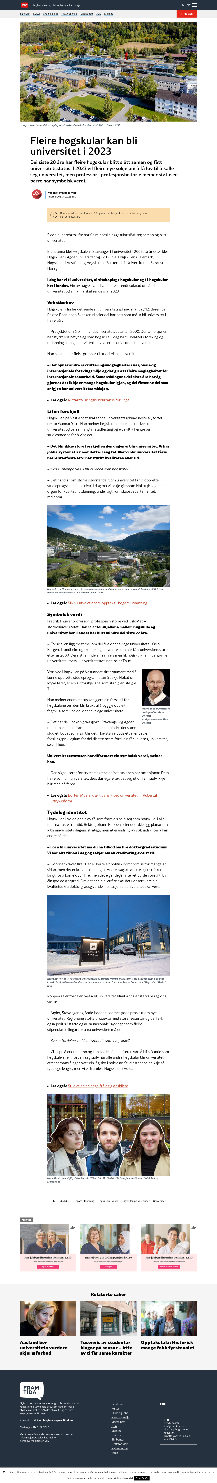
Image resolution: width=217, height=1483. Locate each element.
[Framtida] (25, 5)
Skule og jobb (50, 13)
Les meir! (128, 1477)
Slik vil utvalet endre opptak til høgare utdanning (107, 603)
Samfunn (25, 13)
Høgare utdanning (84, 1201)
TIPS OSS (187, 14)
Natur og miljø (69, 13)
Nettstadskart (119, 1444)
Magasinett (86, 13)
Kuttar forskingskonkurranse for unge (98, 400)
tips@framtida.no (174, 1426)
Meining (108, 13)
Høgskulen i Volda (108, 1201)
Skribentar (117, 1439)
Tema (114, 1453)
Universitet (159, 1201)
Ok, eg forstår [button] (142, 1478)
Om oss (116, 1435)
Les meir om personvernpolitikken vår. (39, 1439)
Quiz (98, 13)
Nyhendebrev (119, 1448)
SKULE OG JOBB (61, 1201)
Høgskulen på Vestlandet (135, 1201)
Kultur (36, 13)
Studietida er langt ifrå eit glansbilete (98, 1086)
